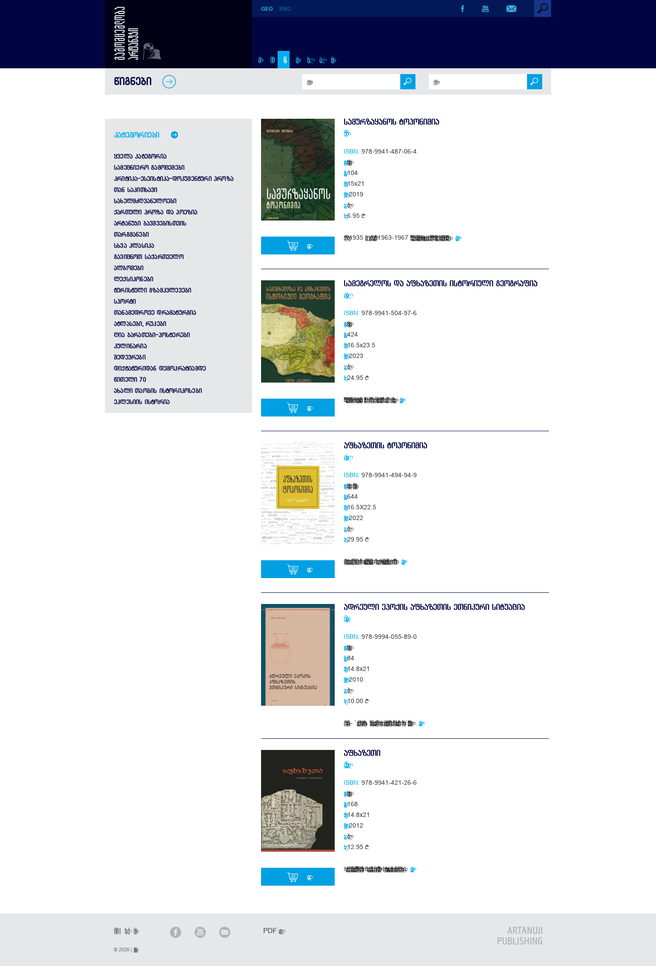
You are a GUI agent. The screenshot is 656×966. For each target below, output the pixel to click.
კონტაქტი (331, 59)
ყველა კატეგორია (140, 156)
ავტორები (296, 59)
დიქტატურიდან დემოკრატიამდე (160, 368)
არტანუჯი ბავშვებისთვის (150, 223)
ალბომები (129, 268)
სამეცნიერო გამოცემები (149, 167)
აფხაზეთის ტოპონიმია (385, 445)
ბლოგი (319, 59)
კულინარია (130, 346)
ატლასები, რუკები (140, 323)
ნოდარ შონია (344, 133)
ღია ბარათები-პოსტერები (152, 335)
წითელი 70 (130, 379)
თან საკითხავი (136, 189)
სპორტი (125, 301)
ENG (285, 9)
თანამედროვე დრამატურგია (155, 312)
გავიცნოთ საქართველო (148, 256)
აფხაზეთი (362, 753)
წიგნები (284, 59)
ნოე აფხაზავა (344, 618)
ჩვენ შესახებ (271, 59)
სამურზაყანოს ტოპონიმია (391, 122)
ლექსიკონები (133, 279)
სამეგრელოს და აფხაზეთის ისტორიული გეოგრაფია (440, 283)
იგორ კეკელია (344, 295)
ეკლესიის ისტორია (142, 402)
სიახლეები (307, 59)
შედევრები (129, 357)
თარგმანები (131, 234)
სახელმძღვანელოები (145, 201)
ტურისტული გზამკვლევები (152, 290)
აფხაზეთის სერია (348, 162)
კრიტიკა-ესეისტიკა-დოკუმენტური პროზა (173, 178)
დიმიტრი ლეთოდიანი (344, 764)
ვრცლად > (458, 237)
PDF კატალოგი (270, 930)
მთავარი (258, 59)
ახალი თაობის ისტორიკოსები (158, 390)
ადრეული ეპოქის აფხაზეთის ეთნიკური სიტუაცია (434, 607)
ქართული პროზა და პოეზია (156, 212)
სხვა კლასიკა (134, 245)
